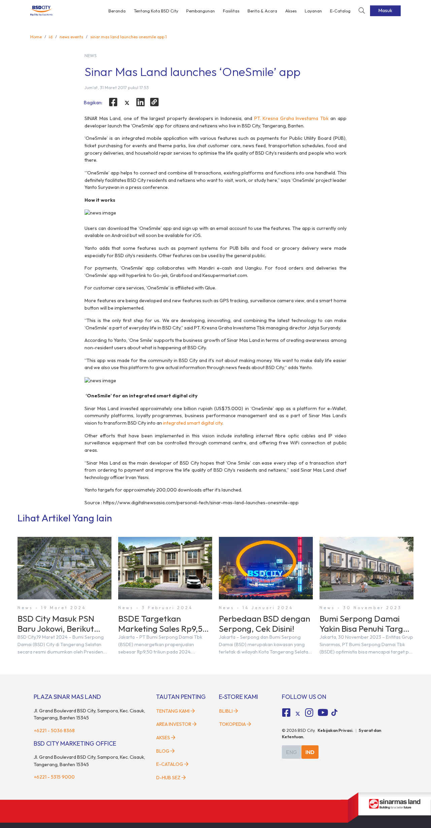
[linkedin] (140, 102)
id (51, 36)
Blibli (226, 711)
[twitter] (127, 103)
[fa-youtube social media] (323, 712)
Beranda (117, 10)
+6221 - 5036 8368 (54, 730)
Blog (162, 751)
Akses (291, 10)
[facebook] (113, 102)
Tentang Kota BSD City (156, 10)
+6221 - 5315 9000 (54, 777)
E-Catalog (340, 10)
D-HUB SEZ (168, 778)
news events (71, 36)
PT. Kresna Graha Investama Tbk (291, 118)
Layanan (313, 10)
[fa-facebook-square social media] (286, 712)
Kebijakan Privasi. (336, 730)
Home (36, 36)
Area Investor (173, 724)
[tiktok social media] (298, 713)
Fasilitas (231, 10)
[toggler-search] (362, 11)
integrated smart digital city (192, 423)
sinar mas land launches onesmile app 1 (128, 36)
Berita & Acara (262, 10)
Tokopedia (232, 724)
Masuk (385, 10)
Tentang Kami (173, 711)
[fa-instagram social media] (309, 712)
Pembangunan (200, 10)
